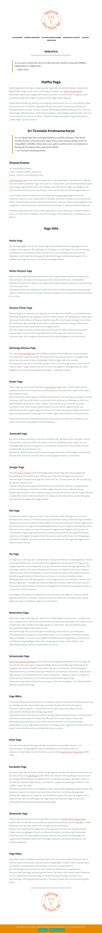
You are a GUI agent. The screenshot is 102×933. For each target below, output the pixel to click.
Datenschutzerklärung (57, 930)
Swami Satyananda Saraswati (23, 661)
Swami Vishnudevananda (74, 819)
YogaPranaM (17, 37)
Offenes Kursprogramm (51, 37)
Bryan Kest (51, 387)
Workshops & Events (71, 37)
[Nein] (100, 929)
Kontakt (85, 37)
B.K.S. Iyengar (24, 472)
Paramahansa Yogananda (71, 752)
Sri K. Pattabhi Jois (26, 353)
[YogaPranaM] (51, 22)
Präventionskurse (32, 37)
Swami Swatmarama (73, 91)
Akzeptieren (43, 930)
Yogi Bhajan (33, 775)
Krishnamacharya (17, 180)
